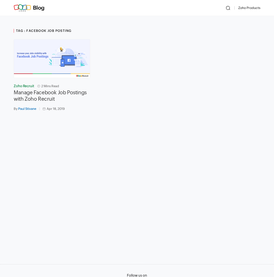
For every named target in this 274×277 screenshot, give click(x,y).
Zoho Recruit (24, 86)
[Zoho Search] (228, 8)
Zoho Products (249, 8)
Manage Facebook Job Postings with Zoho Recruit (50, 96)
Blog (39, 8)
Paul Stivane (27, 109)
